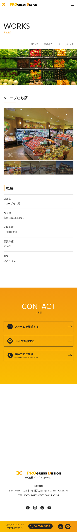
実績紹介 (48, 44)
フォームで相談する (27, 326)
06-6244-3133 (42, 526)
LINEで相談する (25, 341)
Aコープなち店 (66, 44)
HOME (34, 44)
